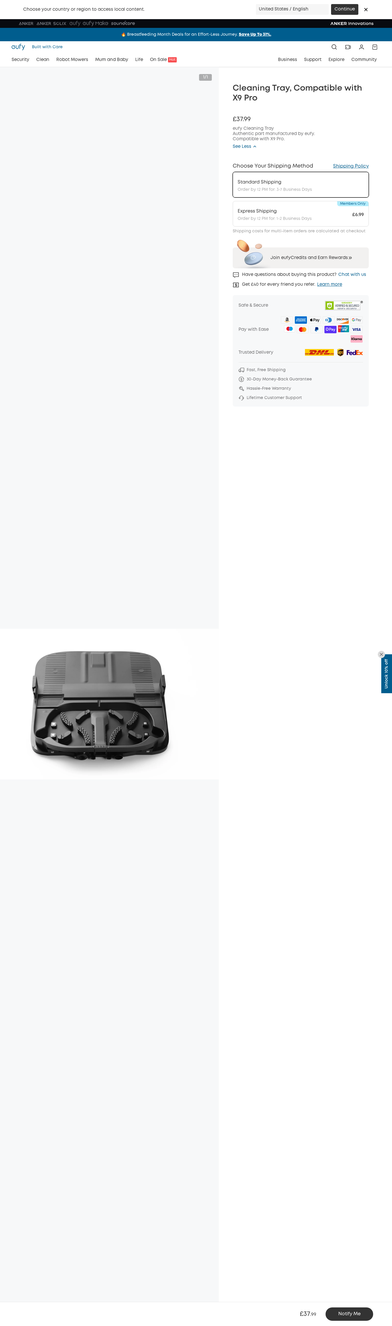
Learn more (329, 285)
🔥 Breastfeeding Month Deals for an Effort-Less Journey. (196, 34)
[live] (348, 47)
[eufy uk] (20, 47)
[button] (366, 9)
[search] (334, 47)
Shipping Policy (351, 166)
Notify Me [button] (349, 1314)
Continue (345, 9)
